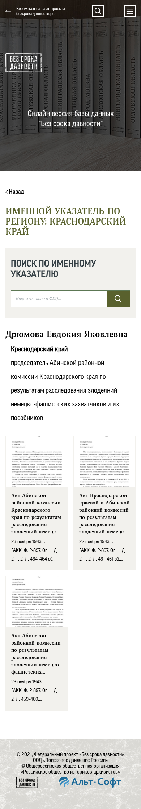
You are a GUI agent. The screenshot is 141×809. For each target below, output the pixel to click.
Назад (16, 192)
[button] (98, 11)
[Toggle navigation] (130, 11)
